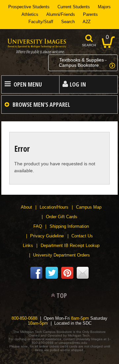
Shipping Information (69, 226)
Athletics (29, 14)
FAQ (37, 226)
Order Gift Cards (61, 216)
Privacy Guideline (47, 235)
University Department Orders (61, 255)
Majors (104, 6)
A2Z (87, 21)
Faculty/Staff (40, 21)
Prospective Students (29, 6)
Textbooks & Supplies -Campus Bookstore (83, 62)
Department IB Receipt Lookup (70, 245)
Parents (90, 14)
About (26, 207)
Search (68, 21)
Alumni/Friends (60, 14)
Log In (78, 84)
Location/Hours (54, 207)
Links (28, 245)
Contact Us (82, 235)
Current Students (74, 6)
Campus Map (88, 207)
